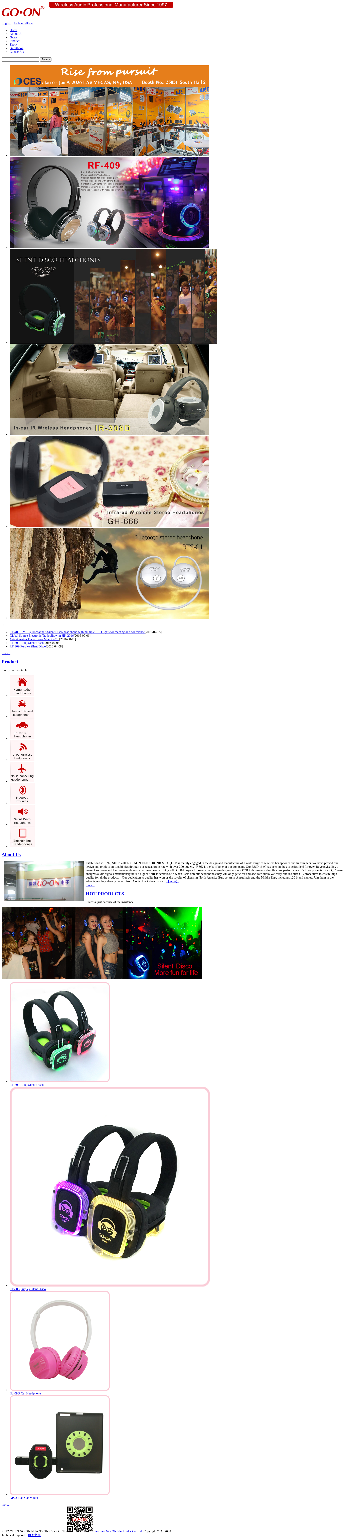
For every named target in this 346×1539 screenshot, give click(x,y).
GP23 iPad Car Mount (24, 1497)
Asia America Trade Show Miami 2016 (34, 639)
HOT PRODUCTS (105, 893)
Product (14, 41)
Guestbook (16, 48)
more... (6, 653)
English (6, 23)
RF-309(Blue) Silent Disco (27, 642)
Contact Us (17, 51)
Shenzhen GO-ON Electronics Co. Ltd (117, 1531)
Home (13, 30)
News (13, 37)
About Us (16, 33)
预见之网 (34, 1535)
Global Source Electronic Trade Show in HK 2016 (42, 635)
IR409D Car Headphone (25, 1393)
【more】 (172, 881)
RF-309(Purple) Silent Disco (28, 646)
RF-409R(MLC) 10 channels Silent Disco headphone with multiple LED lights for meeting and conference (77, 632)
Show (13, 44)
